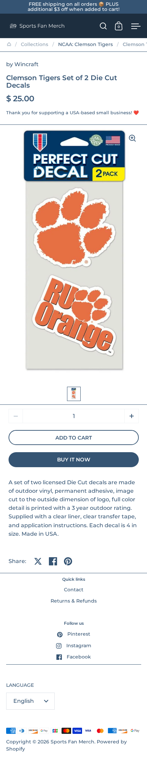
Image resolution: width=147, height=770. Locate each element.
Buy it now (73, 460)
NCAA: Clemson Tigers (85, 44)
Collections (34, 44)
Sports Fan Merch (72, 741)
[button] (131, 416)
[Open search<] (103, 25)
